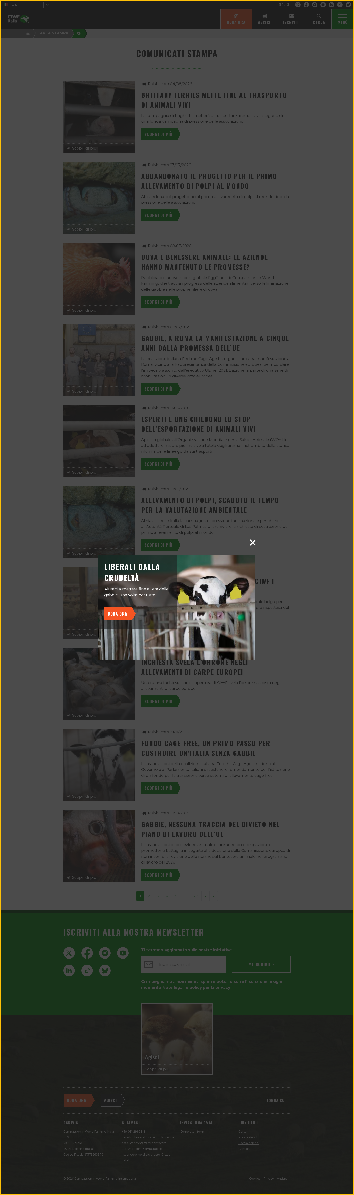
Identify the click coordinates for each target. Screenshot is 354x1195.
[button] (253, 542)
